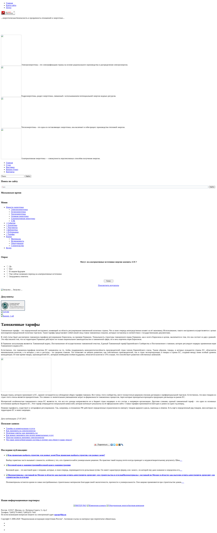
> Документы (12, 227)
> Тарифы (10, 234)
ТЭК (13, 221)
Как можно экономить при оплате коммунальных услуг (30, 435)
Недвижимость (17, 241)
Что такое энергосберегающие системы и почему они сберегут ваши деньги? (39, 440)
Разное (9, 237)
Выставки (10, 167)
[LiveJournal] (122, 444)
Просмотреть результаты (108, 285)
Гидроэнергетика (18, 212)
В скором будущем (17, 271)
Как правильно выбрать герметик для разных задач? (81, 455)
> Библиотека (12, 230)
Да (10, 266)
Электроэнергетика (19, 209)
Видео (8, 248)
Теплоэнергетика (18, 214)
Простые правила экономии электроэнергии (25, 437)
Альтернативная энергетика (23, 218)
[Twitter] (114, 444)
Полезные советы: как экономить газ (22, 433)
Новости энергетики (15, 207)
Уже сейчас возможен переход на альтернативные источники (35, 274)
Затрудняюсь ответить (18, 276)
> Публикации (12, 232)
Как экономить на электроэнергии (21, 431)
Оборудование (17, 243)
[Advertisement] (13, 29)
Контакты (10, 172)
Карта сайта (11, 5)
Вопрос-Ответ (12, 169)
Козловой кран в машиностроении (55, 465)
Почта (8, 8)
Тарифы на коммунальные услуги (20, 428)
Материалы (16, 239)
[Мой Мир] (119, 444)
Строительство (17, 246)
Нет (10, 269)
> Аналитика (11, 225)
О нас (8, 165)
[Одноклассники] (117, 444)
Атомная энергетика (20, 216)
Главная (9, 3)
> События (10, 223)
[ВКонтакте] (111, 444)
